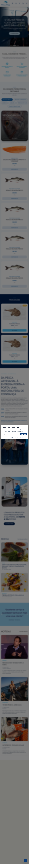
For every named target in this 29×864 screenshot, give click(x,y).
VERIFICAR (23, 434)
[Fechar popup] (25, 427)
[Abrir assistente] (25, 860)
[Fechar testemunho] (25, 856)
